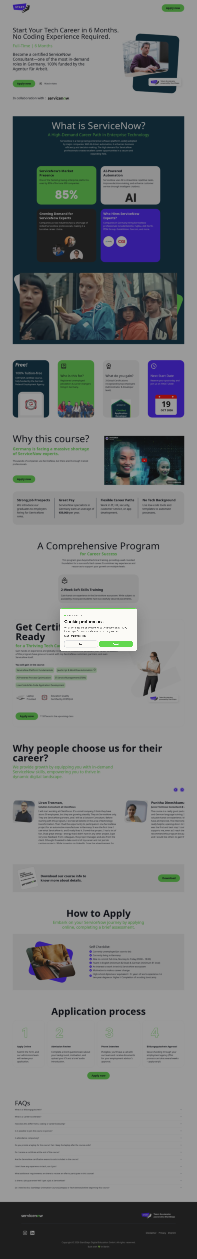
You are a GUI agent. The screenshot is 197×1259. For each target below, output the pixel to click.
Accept (116, 644)
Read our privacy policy (75, 635)
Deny (81, 644)
